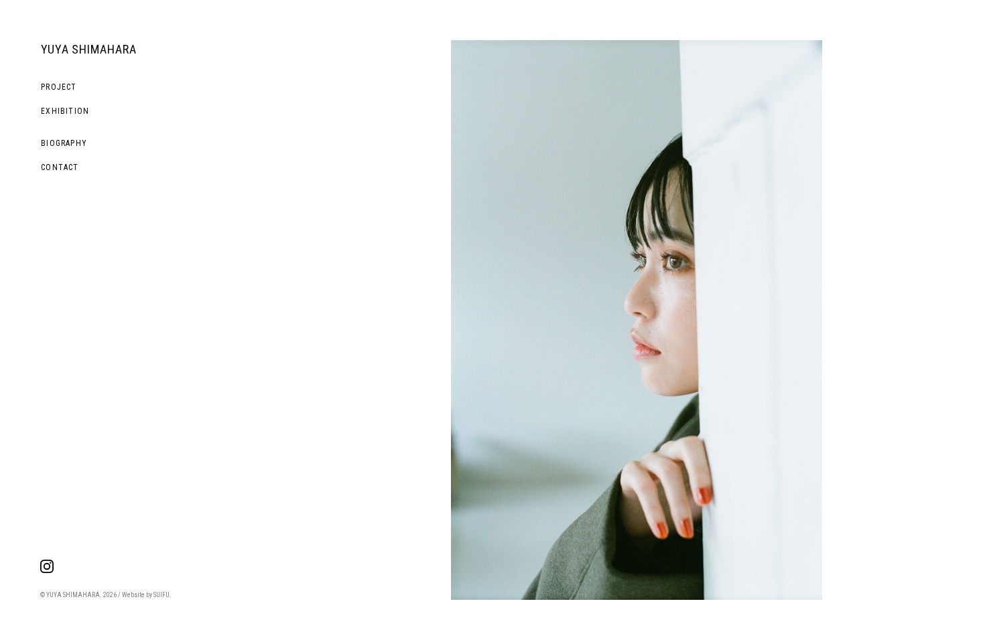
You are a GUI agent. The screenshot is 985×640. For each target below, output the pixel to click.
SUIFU (161, 594)
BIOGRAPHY (64, 143)
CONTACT (59, 167)
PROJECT (58, 87)
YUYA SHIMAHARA (89, 49)
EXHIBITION (65, 111)
